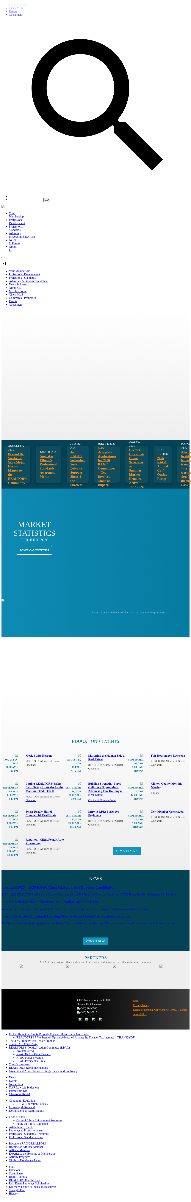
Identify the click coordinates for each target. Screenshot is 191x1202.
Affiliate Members (19, 1150)
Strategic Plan (17, 1190)
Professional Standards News (26, 1137)
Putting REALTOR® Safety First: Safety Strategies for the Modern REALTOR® (44, 792)
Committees (16, 1173)
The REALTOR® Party (23, 1044)
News (12, 1077)
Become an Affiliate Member (79, 102)
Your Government (19, 1064)
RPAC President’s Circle (31, 1061)
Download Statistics (34, 550)
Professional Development (17, 221)
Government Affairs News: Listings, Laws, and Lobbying (43, 1071)
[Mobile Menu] (2, 257)
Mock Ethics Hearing (43, 760)
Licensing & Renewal (22, 1107)
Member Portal (117, 102)
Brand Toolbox (18, 1176)
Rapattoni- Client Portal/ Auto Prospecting (45, 846)
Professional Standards (16, 228)
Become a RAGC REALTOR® (28, 1143)
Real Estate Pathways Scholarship (29, 1183)
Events (13, 1080)
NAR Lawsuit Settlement (24, 1087)
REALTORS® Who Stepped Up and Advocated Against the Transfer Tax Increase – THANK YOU (75, 1037)
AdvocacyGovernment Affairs (22, 235)
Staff (12, 1166)
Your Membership (16, 215)
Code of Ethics (17, 1117)
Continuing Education (22, 1100)
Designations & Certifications (26, 1110)
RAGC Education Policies (32, 1103)
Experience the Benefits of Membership (32, 1153)
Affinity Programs (19, 1157)
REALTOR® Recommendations (28, 1067)
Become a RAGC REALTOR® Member (28, 102)
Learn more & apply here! (169, 1186)
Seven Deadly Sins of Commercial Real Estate (43, 818)
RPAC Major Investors (29, 1057)
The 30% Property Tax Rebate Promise (32, 1040)
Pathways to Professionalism (26, 1130)
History (13, 1193)
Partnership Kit (18, 1090)
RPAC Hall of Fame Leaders (33, 1054)
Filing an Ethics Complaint (32, 1123)
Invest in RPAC (25, 1050)
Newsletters (16, 1084)
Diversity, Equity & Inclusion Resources (32, 1186)
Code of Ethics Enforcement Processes (39, 1120)
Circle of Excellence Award (25, 1160)
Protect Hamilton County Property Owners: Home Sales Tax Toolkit (49, 1034)
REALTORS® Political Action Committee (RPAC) (39, 1047)
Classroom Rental (19, 1094)
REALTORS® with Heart (24, 1180)
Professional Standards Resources (28, 1133)
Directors (14, 1170)
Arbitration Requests (21, 1127)
